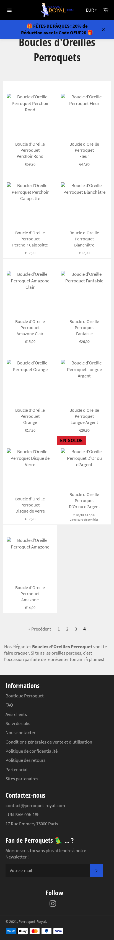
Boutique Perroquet (25, 696)
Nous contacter (20, 732)
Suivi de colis (18, 723)
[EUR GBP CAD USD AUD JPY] (91, 10)
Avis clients (16, 714)
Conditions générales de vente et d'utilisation (49, 742)
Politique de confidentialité (32, 751)
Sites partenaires (22, 779)
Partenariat (17, 769)
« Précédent (39, 629)
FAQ (9, 705)
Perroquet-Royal (32, 921)
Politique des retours (25, 760)
